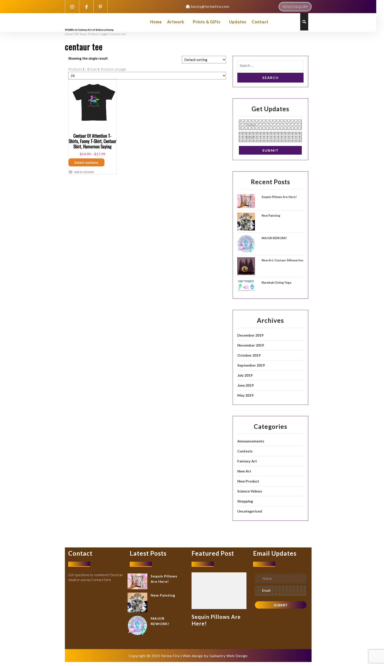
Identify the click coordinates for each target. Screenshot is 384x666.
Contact (260, 21)
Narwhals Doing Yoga (276, 282)
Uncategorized (249, 511)
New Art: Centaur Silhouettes (282, 260)
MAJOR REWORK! (274, 238)
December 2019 (250, 335)
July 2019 (244, 375)
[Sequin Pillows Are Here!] (219, 590)
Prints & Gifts (206, 21)
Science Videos (249, 491)
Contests (245, 451)
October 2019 (248, 355)
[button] (81, 172)
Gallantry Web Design (228, 656)
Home (156, 21)
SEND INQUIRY (295, 6)
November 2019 (250, 345)
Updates (237, 21)
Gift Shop (80, 34)
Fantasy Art (247, 461)
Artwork (175, 21)
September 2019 (251, 365)
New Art (244, 471)
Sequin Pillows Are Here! (279, 197)
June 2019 (245, 385)
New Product (248, 481)
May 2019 (245, 395)
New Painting (271, 215)
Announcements (250, 441)
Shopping (245, 501)
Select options (86, 162)
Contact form (101, 580)
